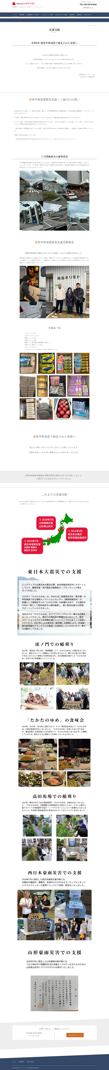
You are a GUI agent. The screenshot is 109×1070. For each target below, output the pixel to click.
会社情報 (21, 1061)
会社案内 (79, 14)
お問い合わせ (87, 14)
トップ (14, 1061)
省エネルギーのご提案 (61, 14)
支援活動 (72, 14)
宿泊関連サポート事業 (33, 14)
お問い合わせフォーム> (75, 1035)
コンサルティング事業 (47, 14)
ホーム (15, 14)
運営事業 (22, 14)
